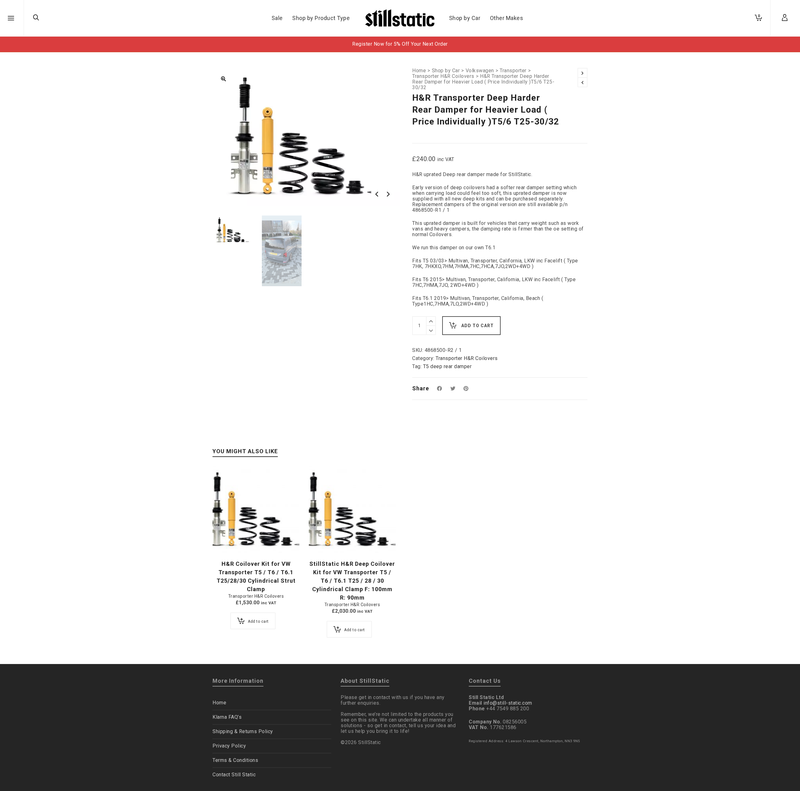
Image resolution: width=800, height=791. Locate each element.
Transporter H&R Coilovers (443, 76)
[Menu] (11, 18)
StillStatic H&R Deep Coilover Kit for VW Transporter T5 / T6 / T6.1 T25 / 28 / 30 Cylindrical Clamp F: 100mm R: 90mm (352, 580)
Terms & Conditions (235, 760)
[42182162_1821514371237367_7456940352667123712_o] (223, 79)
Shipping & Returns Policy (242, 731)
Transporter (513, 71)
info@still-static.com (507, 703)
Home (419, 71)
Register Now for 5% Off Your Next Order (400, 44)
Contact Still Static (234, 775)
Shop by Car (446, 71)
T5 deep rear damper (447, 366)
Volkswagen (480, 71)
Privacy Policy (229, 746)
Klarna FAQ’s (227, 717)
